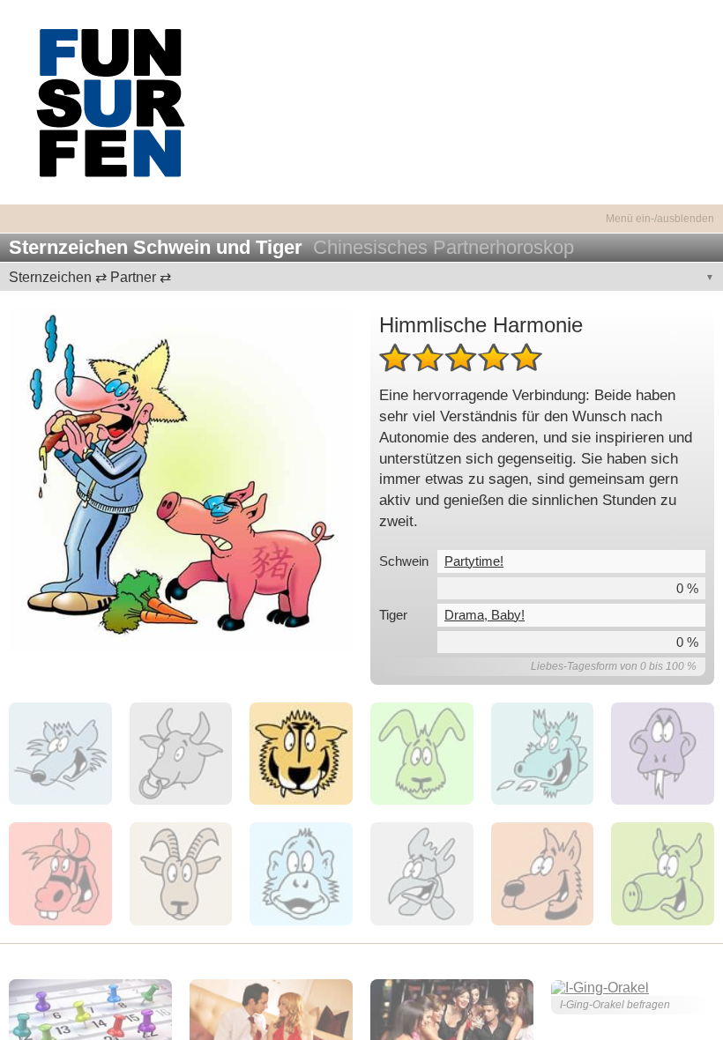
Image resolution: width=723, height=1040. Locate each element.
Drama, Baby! (484, 614)
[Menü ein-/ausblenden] (361, 208)
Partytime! (473, 560)
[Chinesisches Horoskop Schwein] (181, 479)
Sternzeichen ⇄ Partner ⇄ (90, 277)
